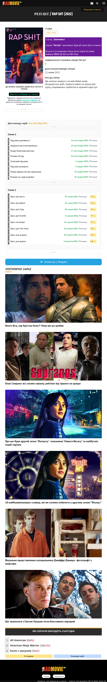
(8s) (22, 640)
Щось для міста (17, 196)
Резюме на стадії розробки (22, 177)
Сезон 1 (12, 190)
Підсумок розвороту (19, 166)
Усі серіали (28, 656)
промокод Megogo (30, 100)
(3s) (24, 650)
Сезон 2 (12, 134)
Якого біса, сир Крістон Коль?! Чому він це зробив (34, 325)
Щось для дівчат (17, 203)
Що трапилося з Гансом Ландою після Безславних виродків (40, 621)
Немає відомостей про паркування (25, 172)
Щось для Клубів (18, 216)
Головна (46, 676)
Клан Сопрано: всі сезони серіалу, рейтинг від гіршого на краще (43, 383)
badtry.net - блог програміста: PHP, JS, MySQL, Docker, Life (87, 681)
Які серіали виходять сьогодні (53, 631)
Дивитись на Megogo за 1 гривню (24, 94)
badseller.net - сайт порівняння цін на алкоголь (52, 681)
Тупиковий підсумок (19, 161)
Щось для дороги (18, 241)
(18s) (30, 645)
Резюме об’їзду (17, 156)
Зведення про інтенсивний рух (23, 146)
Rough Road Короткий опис (22, 151)
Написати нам (59, 676)
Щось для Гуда (17, 209)
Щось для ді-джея (18, 235)
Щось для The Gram (19, 228)
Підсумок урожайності (20, 140)
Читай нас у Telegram (55, 262)
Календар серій (77, 656)
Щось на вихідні (17, 222)
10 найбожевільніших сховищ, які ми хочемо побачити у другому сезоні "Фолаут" (53, 502)
